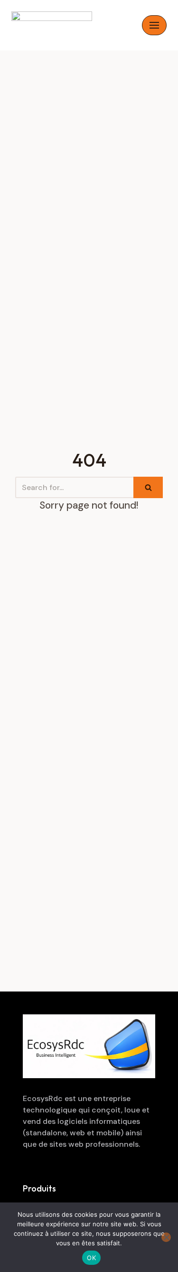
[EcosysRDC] (51, 25)
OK (91, 1258)
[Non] (166, 1237)
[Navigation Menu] (154, 25)
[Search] (148, 487)
